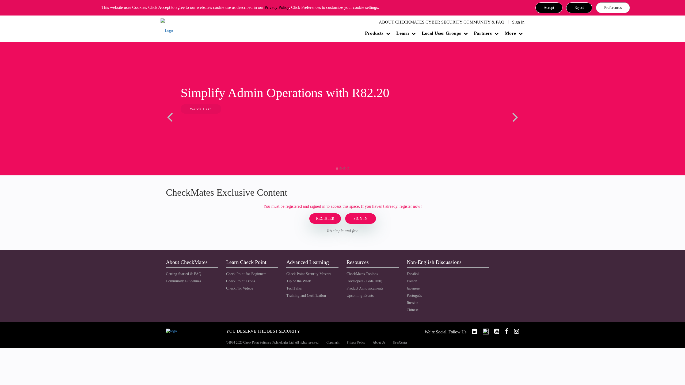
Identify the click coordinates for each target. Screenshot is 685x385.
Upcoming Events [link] (360, 296)
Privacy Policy (277, 7)
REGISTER (325, 219)
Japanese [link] (413, 288)
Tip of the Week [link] (298, 281)
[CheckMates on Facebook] (504, 331)
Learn (402, 33)
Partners (483, 33)
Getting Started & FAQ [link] (183, 274)
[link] (472, 331)
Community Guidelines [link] (183, 281)
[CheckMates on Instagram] (514, 331)
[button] (548, 7)
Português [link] (414, 296)
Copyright (332, 342)
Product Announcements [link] (365, 288)
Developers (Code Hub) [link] (364, 281)
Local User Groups (441, 33)
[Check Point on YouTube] (494, 331)
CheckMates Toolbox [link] (362, 274)
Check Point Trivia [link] (240, 281)
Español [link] (413, 274)
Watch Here (201, 109)
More (510, 33)
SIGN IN (360, 219)
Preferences (613, 8)
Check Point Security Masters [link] (308, 274)
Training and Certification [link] (306, 296)
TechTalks (294, 288)
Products (374, 33)
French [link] (412, 281)
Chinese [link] (412, 310)
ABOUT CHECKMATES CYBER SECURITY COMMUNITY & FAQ (441, 22)
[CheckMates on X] (483, 331)
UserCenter (400, 342)
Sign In (518, 22)
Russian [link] (412, 303)
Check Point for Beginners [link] (246, 274)
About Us (379, 342)
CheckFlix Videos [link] (239, 288)
